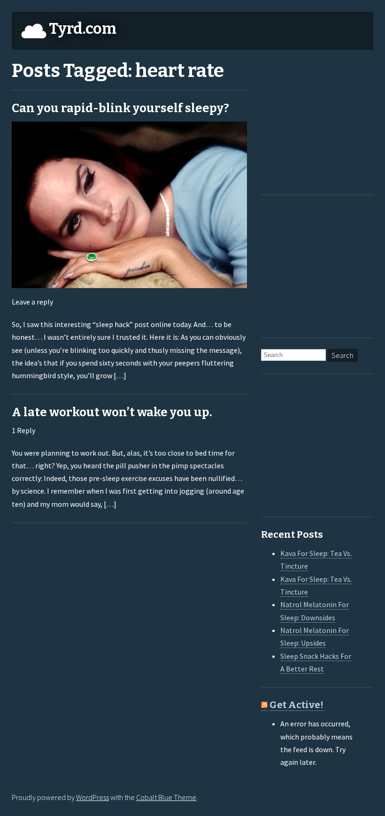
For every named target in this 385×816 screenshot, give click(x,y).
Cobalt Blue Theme (166, 797)
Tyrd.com (82, 29)
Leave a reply (32, 301)
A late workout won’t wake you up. (112, 412)
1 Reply (23, 430)
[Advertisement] (319, 120)
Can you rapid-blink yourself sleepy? (120, 108)
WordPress (92, 797)
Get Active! (296, 704)
